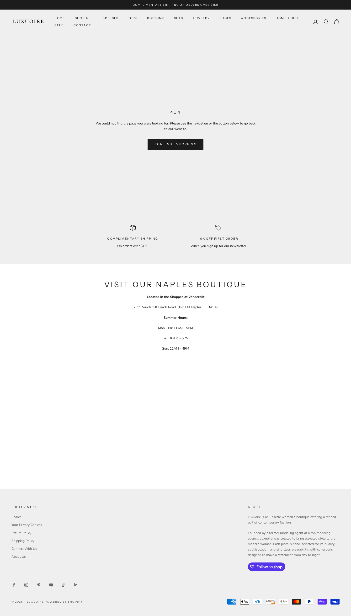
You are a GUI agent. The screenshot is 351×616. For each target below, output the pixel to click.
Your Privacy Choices (26, 525)
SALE (59, 25)
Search (16, 517)
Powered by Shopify (64, 601)
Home (59, 18)
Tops (133, 18)
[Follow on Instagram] (26, 585)
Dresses (110, 18)
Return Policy (21, 533)
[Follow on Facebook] (13, 585)
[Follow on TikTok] (63, 585)
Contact (82, 25)
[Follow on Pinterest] (38, 585)
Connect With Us (24, 548)
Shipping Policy (22, 541)
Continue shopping (175, 144)
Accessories (253, 18)
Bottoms (156, 18)
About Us (18, 556)
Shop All (84, 18)
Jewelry (201, 18)
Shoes (226, 18)
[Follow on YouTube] (51, 585)
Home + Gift (287, 18)
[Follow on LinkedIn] (76, 585)
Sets (178, 18)
